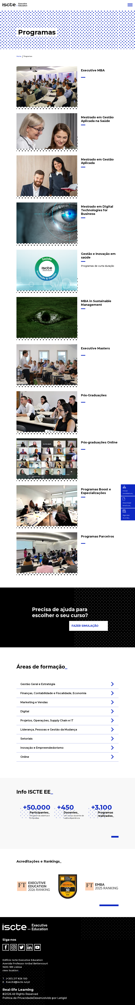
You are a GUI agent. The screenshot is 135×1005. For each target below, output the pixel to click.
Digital (24, 711)
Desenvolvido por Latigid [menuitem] (50, 998)
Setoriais (26, 738)
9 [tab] (118, 905)
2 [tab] (116, 837)
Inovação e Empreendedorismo (42, 747)
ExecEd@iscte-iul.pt (18, 982)
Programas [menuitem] (28, 56)
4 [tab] (108, 905)
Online (24, 756)
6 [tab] (112, 905)
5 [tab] (110, 905)
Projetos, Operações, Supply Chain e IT (46, 720)
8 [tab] (116, 905)
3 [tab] (118, 837)
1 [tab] (113, 837)
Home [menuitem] (18, 56)
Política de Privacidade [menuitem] (17, 998)
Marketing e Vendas (34, 702)
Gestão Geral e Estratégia (37, 684)
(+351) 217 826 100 (16, 978)
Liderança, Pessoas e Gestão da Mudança (48, 729)
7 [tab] (114, 905)
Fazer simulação (85, 625)
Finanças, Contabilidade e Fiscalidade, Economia (53, 693)
